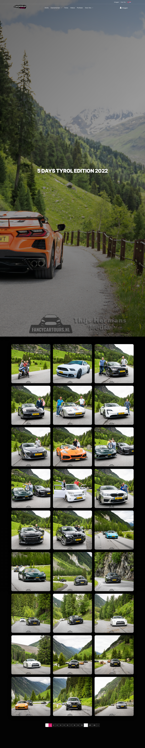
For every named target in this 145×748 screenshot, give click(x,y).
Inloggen (116, 2)
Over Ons (123, 2)
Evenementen (55, 8)
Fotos (66, 8)
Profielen (80, 8)
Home (47, 8)
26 (94, 725)
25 (90, 725)
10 (82, 725)
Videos (72, 8)
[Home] (20, 6)
